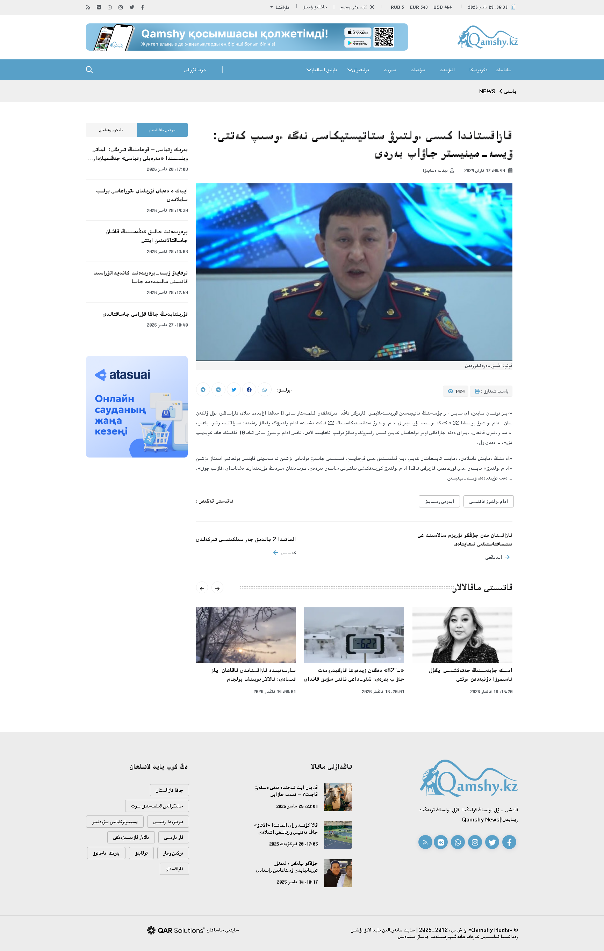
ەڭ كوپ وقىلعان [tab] (111, 130)
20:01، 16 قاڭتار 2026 (383, 691)
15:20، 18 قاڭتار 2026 (491, 691)
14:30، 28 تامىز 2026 (167, 210)
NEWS (487, 91)
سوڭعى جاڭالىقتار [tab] (162, 130)
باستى (510, 91)
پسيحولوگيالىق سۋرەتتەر (115, 822)
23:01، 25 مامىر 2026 (297, 806)
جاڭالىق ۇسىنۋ (315, 7)
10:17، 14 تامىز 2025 (297, 882)
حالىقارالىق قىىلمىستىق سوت (157, 806)
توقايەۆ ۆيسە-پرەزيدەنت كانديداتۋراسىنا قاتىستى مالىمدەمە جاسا (140, 277)
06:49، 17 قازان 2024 (485, 170)
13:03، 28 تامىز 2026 (167, 251)
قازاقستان (174, 869)
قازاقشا (281, 7)
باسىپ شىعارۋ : (494, 391)
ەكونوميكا (478, 70)
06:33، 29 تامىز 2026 (488, 7)
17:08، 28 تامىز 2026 (167, 169)
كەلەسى (288, 553)
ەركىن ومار (173, 853)
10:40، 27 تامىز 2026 (167, 325)
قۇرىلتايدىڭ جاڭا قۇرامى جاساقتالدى (145, 313)
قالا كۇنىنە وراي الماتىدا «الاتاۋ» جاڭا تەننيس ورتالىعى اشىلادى (286, 828)
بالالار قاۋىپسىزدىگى (131, 837)
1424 (459, 391)
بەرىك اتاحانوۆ (106, 853)
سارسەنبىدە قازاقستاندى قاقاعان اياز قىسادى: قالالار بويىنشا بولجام (254, 674)
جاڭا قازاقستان (169, 790)
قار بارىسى (173, 837)
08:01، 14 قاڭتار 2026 (274, 691)
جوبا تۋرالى (195, 70)
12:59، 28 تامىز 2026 (167, 292)
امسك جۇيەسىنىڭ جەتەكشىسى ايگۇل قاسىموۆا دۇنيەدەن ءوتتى (470, 674)
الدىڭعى (494, 557)
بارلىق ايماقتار (324, 70)
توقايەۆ (141, 853)
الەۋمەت (447, 70)
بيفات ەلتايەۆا (435, 170)
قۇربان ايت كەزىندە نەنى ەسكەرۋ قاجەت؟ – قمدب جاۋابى (286, 790)
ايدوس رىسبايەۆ (439, 501)
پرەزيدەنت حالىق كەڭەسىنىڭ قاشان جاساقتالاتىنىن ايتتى (147, 236)
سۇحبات (418, 70)
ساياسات (503, 70)
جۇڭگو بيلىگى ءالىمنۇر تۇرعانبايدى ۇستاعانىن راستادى (287, 866)
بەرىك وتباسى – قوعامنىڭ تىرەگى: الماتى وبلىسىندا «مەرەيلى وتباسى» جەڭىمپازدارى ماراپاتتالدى (139, 154)
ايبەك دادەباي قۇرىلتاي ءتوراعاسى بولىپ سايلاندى (142, 195)
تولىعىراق (360, 70)
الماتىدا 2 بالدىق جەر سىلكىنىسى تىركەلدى (246, 539)
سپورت (390, 70)
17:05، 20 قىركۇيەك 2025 (293, 844)
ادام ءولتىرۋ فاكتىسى (488, 501)
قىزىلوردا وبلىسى (168, 822)
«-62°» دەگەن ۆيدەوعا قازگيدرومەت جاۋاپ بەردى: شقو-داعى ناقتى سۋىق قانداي (354, 674)
